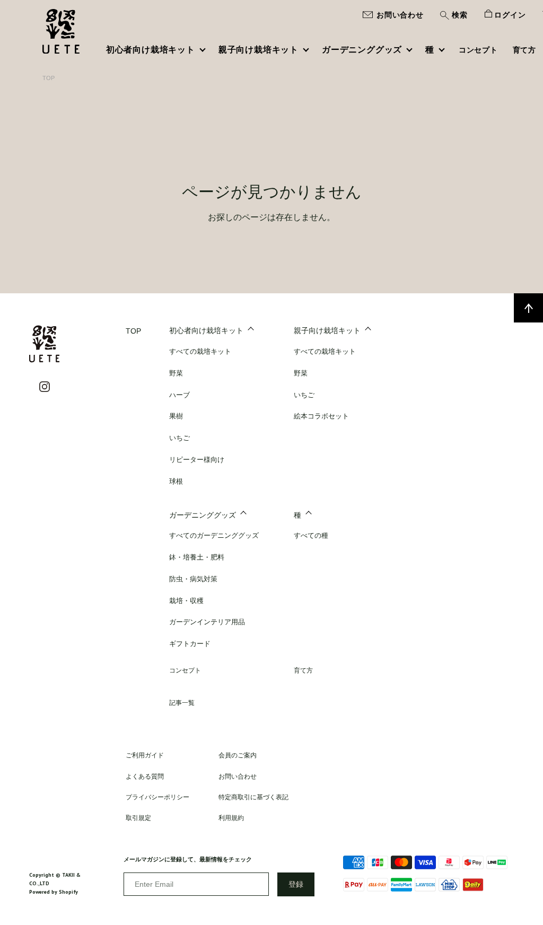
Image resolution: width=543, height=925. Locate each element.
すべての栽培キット (200, 351)
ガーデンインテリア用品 (207, 622)
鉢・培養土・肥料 (196, 557)
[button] (454, 16)
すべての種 (311, 535)
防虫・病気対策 (193, 579)
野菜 (176, 373)
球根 (176, 481)
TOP (48, 78)
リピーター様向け (196, 460)
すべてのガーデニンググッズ (214, 535)
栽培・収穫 (186, 601)
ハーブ (179, 395)
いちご (179, 438)
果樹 (176, 416)
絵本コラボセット (321, 416)
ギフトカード (190, 644)
